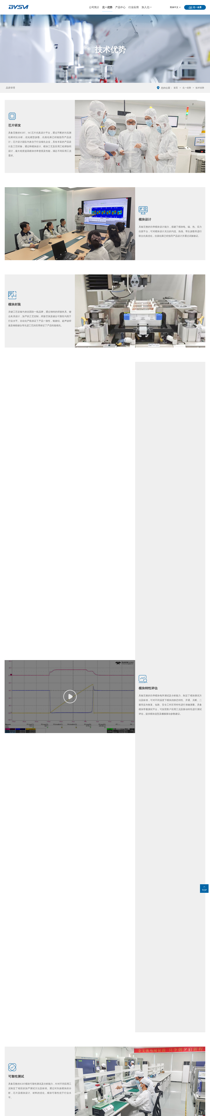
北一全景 (197, 7)
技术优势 (200, 88)
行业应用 (133, 7)
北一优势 (107, 7)
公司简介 (94, 7)
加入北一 (147, 7)
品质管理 (10, 88)
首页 (176, 88)
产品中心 (120, 7)
